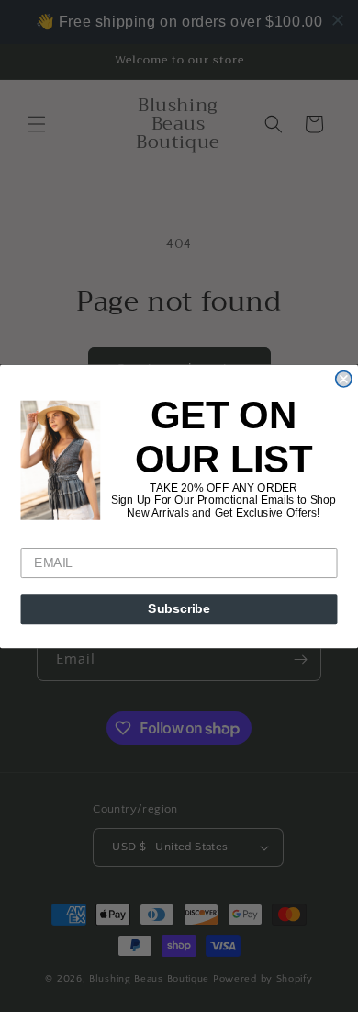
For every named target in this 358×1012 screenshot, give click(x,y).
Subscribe (179, 609)
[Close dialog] (344, 378)
